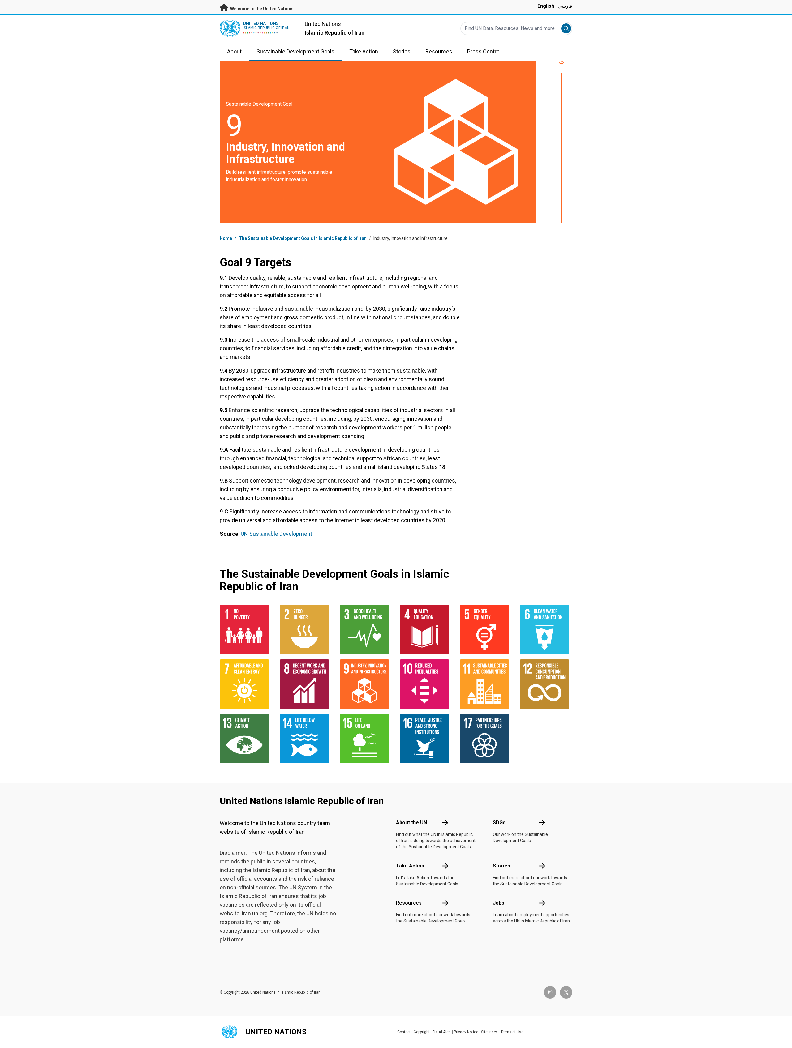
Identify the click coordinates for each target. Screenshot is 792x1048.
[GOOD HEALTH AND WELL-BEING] (366, 629)
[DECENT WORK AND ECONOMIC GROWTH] (306, 684)
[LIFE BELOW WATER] (306, 738)
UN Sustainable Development (276, 533)
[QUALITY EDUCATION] (426, 629)
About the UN (411, 822)
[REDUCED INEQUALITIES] (426, 684)
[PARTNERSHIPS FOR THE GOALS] (486, 738)
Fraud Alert (442, 1032)
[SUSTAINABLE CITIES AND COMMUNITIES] (486, 684)
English (545, 6)
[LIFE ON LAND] (366, 738)
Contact (404, 1032)
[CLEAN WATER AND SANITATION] (546, 629)
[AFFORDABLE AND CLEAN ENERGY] (246, 684)
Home (226, 238)
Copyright (422, 1032)
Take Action (410, 866)
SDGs (499, 822)
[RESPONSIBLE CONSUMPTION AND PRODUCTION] (546, 684)
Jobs (498, 903)
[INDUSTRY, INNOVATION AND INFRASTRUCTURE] (366, 684)
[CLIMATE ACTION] (246, 738)
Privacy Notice (466, 1032)
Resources (409, 903)
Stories (501, 866)
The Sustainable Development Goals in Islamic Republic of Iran (303, 238)
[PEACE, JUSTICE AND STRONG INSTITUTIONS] (426, 738)
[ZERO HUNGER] (306, 629)
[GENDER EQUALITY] (486, 629)
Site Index (489, 1032)
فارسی (565, 6)
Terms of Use (512, 1032)
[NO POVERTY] (246, 629)
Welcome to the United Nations (261, 8)
